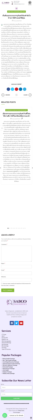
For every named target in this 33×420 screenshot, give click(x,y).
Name (3, 263)
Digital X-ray (5, 339)
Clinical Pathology (6, 342)
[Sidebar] (2, 128)
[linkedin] (20, 89)
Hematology (5, 344)
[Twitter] (12, 89)
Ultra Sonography (6, 341)
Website (3, 276)
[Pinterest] (16, 89)
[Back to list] (16, 95)
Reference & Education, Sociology (16, 110)
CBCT (3, 336)
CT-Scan (4, 334)
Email (3, 270)
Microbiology (5, 346)
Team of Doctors (6, 349)
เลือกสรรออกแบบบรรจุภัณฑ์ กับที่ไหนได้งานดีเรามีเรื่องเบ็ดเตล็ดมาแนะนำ (16, 114)
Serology (4, 347)
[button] (16, 8)
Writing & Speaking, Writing (16, 11)
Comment (4, 244)
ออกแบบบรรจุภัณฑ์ (16, 84)
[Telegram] (24, 89)
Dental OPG (5, 337)
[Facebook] (8, 89)
